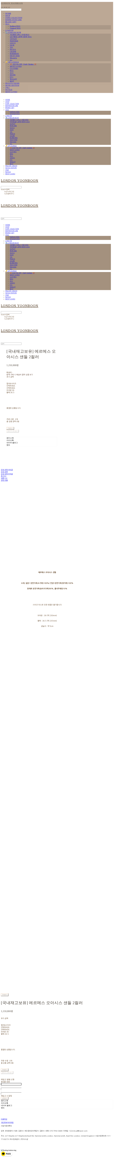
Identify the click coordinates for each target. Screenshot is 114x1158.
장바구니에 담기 (7, 1072)
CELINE (13, 51)
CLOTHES (14, 68)
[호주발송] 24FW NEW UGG (21, 37)
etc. (11, 60)
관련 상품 (4, 480)
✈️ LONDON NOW (13, 32)
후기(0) (3, 476)
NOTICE (8, 90)
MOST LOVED (16, 66)
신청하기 (5, 1098)
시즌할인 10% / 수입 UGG (19, 35)
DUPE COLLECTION (13, 18)
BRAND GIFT (10, 22)
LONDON (9, 30)
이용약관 (4, 1119)
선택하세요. (10, 386)
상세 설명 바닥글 (7, 474)
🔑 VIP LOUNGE (12, 62)
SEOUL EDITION (12, 85)
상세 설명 (4, 472)
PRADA (13, 49)
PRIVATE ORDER (12, 83)
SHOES (13, 75)
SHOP (7, 15)
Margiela (13, 58)
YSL (11, 47)
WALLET (13, 79)
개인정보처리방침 (7, 1122)
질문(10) (4, 478)
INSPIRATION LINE (13, 20)
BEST (12, 81)
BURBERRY (14, 54)
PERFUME (14, 41)
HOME (8, 13)
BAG (11, 71)
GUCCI (13, 43)
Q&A (7, 87)
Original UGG (15, 28)
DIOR (12, 45)
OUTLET (13, 39)
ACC (12, 73)
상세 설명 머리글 (7, 470)
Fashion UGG (15, 26)
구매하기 (5, 995)
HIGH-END (15, 56)
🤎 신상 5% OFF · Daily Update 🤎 (23, 64)
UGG (7, 24)
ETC (11, 77)
